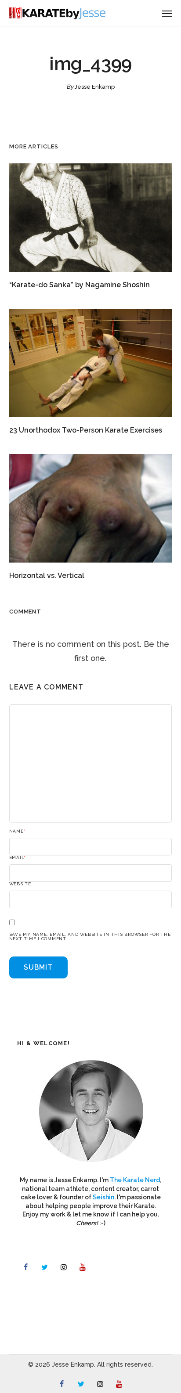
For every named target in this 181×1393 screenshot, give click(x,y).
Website (20, 884)
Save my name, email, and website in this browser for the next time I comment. (90, 936)
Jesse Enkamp (95, 86)
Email (17, 857)
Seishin (103, 1197)
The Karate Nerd (135, 1180)
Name (17, 831)
